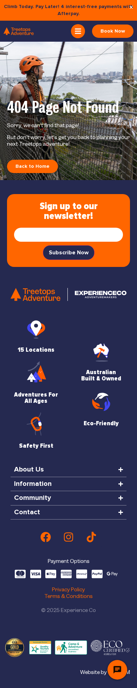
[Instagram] (68, 537)
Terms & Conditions (68, 596)
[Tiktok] (91, 537)
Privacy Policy (68, 589)
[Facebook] (45, 537)
